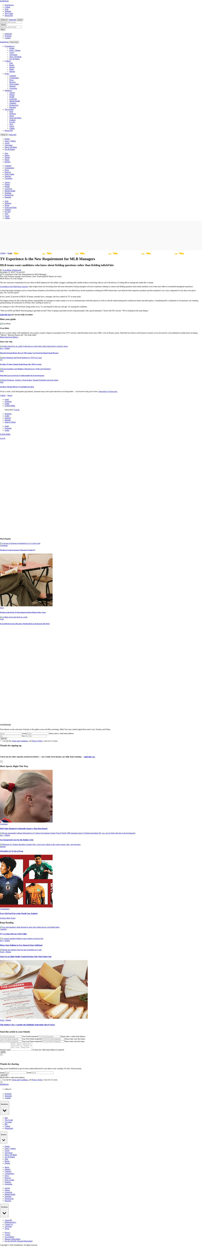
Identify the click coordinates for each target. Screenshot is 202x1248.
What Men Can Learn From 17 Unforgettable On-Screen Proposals (22, 375)
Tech (11, 124)
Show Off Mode (15, 57)
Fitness (11, 95)
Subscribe (12, 20)
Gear (2, 619)
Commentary (14, 78)
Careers (7, 1235)
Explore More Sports (7, 918)
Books (11, 65)
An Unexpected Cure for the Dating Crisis (16, 840)
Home (11, 116)
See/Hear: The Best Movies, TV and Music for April (17, 387)
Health (11, 97)
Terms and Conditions (20, 741)
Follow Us (4, 20)
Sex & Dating (14, 59)
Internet (12, 71)
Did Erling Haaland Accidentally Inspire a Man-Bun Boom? (24, 829)
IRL (6, 1124)
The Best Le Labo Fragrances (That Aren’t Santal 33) (17, 550)
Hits (6, 1118)
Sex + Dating (5, 348)
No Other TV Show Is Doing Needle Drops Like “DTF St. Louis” (21, 364)
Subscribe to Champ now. (108, 391)
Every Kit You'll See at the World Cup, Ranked (18, 913)
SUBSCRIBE (10, 406)
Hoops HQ (9, 16)
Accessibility (9, 1237)
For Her (12, 122)
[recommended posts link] (26, 822)
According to (5, 287)
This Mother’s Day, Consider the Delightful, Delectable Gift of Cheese (27, 1025)
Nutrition (12, 103)
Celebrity (12, 76)
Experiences (9, 5)
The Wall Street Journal (18, 287)
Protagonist (9, 1128)
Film (11, 63)
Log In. (17, 410)
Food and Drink (15, 118)
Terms (7, 1229)
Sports (9, 253)
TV (1, 360)
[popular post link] (20, 543)
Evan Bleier (7, 270)
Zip (23, 736)
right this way (89, 757)
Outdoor (12, 120)
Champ (7, 1126)
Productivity (13, 105)
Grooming (13, 88)
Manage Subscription (12, 1239)
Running (12, 107)
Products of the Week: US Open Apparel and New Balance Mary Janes (23, 612)
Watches (12, 86)
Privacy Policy (37, 741)
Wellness (8, 11)
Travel (11, 53)
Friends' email (5, 1050)
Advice (12, 93)
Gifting (12, 128)
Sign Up (3, 738)
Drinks (11, 48)
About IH (8, 1220)
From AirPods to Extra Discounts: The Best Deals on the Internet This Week (25, 624)
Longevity (13, 99)
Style (6, 9)
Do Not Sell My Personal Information (18, 1241)
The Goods (9, 13)
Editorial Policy (10, 1222)
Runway (12, 82)
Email (24, 733)
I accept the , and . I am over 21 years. (30, 741)
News (11, 80)
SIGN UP (4, 1075)
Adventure (13, 55)
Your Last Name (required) (32, 1041)
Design (12, 67)
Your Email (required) (30, 1036)
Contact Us (9, 1224)
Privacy (7, 1233)
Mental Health (14, 101)
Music (11, 69)
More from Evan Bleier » (9, 337)
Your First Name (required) (32, 1039)
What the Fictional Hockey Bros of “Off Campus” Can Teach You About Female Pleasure (29, 353)
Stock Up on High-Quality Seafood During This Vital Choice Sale (25, 957)
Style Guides (14, 84)
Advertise (8, 1227)
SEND (3, 1052)
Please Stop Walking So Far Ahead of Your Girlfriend (21, 945)
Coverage (8, 1122)
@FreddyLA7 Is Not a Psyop (11, 851)
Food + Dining (14, 50)
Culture (7, 7)
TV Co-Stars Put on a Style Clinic (13, 934)
